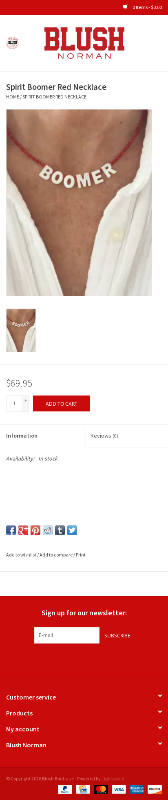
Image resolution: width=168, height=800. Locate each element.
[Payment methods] (64, 789)
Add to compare (56, 555)
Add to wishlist (21, 555)
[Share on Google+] (23, 530)
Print (81, 555)
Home (12, 97)
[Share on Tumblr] (60, 530)
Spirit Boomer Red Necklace (54, 97)
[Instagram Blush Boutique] (84, 660)
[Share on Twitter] (72, 530)
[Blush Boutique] (96, 42)
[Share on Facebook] (11, 530)
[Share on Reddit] (48, 530)
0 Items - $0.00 (147, 7)
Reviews (104, 435)
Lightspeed (113, 778)
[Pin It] (35, 530)
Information (22, 435)
